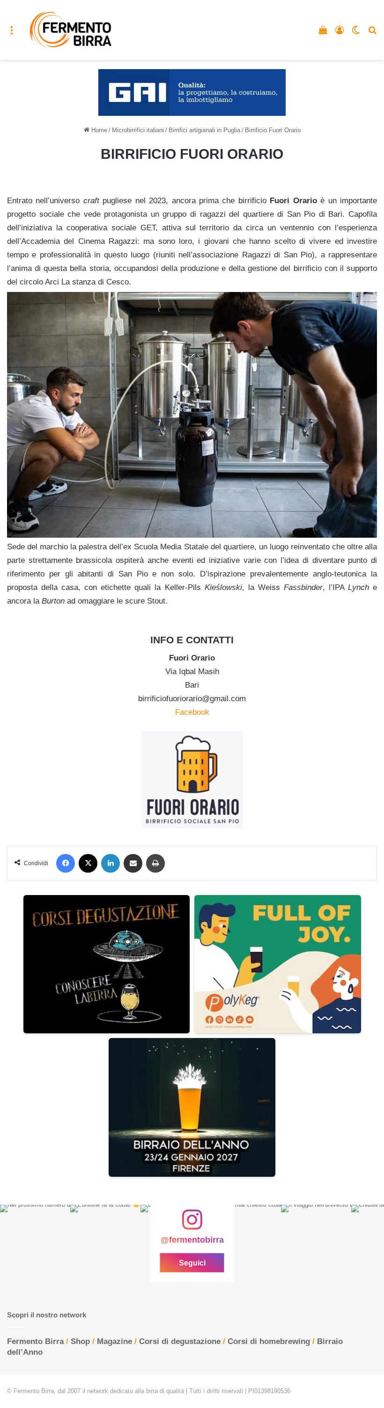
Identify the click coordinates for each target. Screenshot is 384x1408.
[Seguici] (192, 1224)
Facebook (192, 712)
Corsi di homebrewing (269, 1341)
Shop (80, 1341)
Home (98, 130)
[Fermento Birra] (71, 30)
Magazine (114, 1341)
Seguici (192, 1262)
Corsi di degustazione (180, 1341)
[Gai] (192, 92)
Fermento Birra (35, 1341)
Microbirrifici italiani (138, 130)
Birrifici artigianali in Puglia (204, 130)
